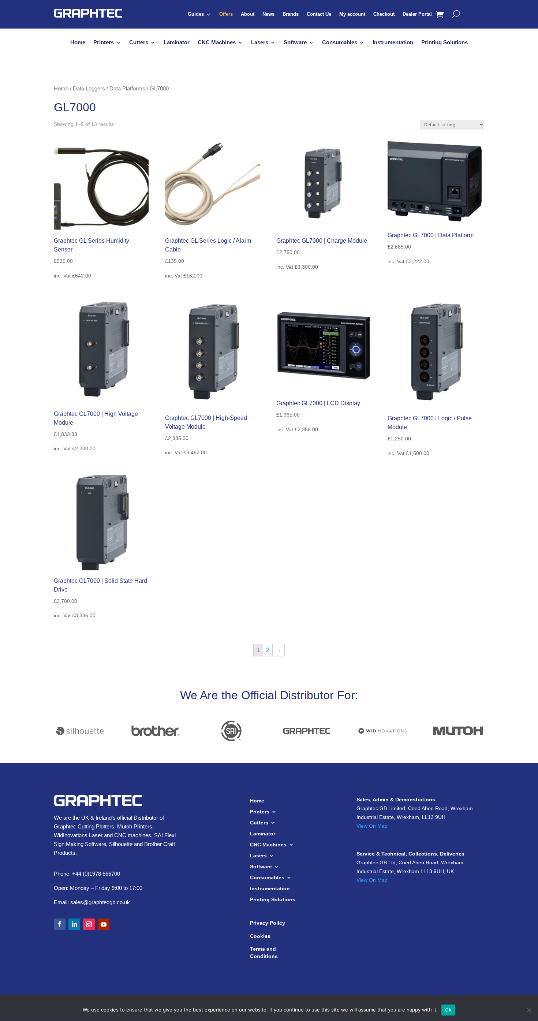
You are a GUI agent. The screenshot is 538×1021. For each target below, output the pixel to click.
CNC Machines (217, 42)
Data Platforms (127, 89)
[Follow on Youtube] (103, 924)
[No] (529, 1010)
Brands (291, 14)
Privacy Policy (267, 923)
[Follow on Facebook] (60, 924)
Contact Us (319, 14)
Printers (103, 42)
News (268, 14)
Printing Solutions (444, 42)
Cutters (138, 42)
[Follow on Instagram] (89, 924)
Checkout (384, 14)
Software (295, 42)
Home (77, 42)
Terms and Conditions (264, 952)
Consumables (339, 42)
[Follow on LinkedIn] (74, 924)
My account (352, 14)
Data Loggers (89, 89)
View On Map (372, 826)
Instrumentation (393, 42)
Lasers (259, 42)
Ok (448, 1010)
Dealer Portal (417, 14)
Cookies (260, 936)
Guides (196, 14)
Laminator (177, 42)
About (247, 14)
